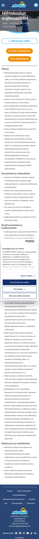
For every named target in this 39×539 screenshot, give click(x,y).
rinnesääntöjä (9, 132)
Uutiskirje (32, 499)
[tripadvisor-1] (35, 533)
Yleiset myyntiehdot (24, 491)
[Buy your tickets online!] (36, 5)
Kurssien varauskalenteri (19, 51)
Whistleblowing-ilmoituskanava (13, 499)
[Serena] (18, 4)
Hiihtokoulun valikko (20, 41)
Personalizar (18, 289)
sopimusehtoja (10, 152)
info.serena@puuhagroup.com (19, 526)
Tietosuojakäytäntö (19, 495)
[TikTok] (31, 533)
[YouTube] (27, 533)
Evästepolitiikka (17, 503)
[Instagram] (24, 533)
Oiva (5, 503)
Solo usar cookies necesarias (19, 296)
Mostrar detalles (27, 276)
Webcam (10, 491)
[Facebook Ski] (16, 533)
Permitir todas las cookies (19, 282)
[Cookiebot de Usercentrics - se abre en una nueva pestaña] (28, 241)
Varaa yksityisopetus (20, 59)
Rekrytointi (31, 503)
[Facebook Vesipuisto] (20, 533)
